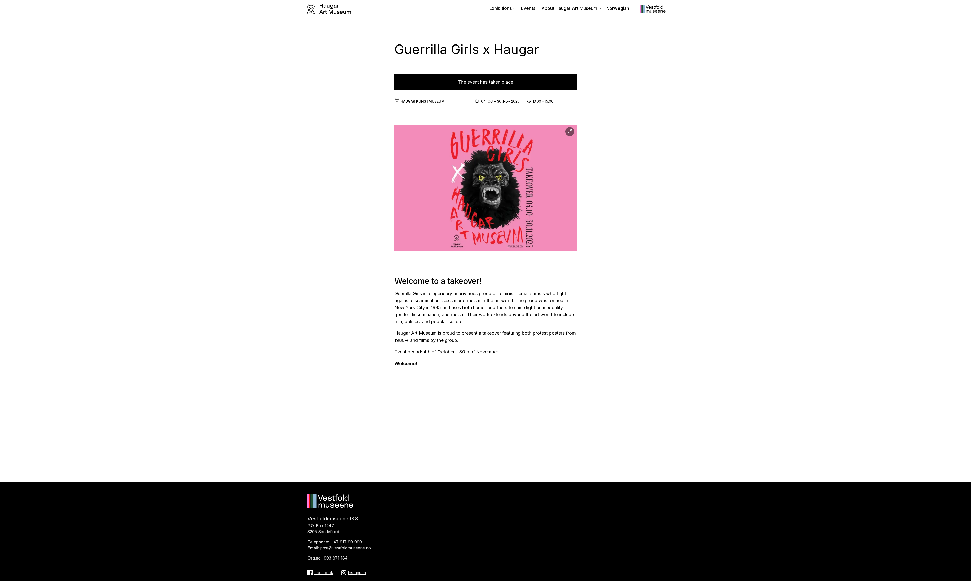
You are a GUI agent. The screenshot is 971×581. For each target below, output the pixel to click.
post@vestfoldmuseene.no (345, 547)
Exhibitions (500, 8)
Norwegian (617, 8)
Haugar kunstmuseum (423, 101)
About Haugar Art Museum (569, 8)
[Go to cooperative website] (653, 11)
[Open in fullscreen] (569, 131)
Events (528, 8)
